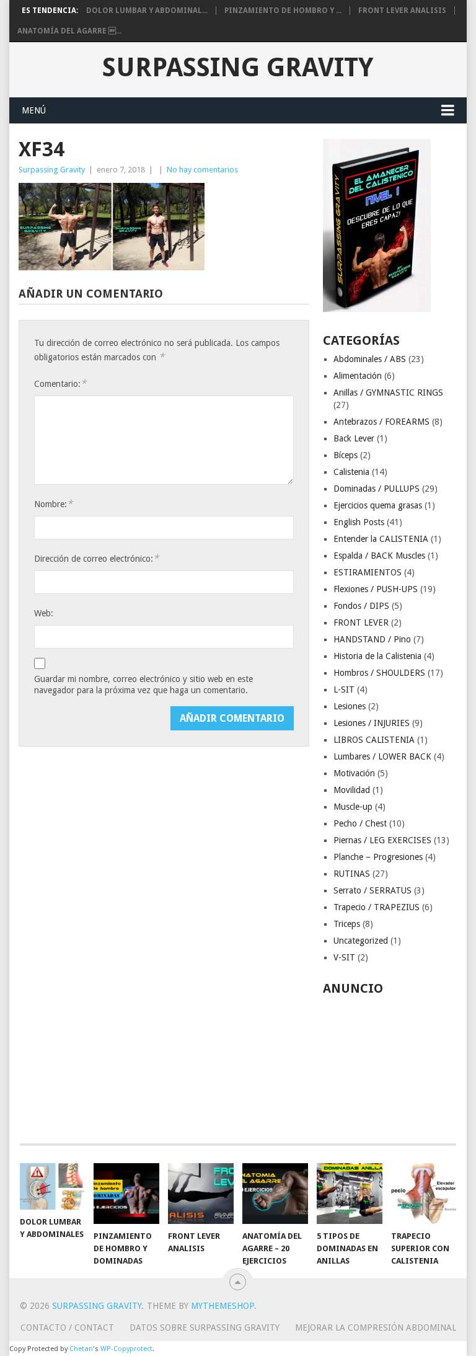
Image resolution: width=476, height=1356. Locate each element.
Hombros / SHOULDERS (379, 673)
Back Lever (353, 438)
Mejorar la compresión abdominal (375, 1327)
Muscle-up (352, 807)
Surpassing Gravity (237, 68)
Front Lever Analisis (402, 10)
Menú (34, 110)
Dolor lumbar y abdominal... (147, 10)
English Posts (358, 522)
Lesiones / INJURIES (371, 723)
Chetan (81, 1349)
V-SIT (344, 957)
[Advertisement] (390, 1063)
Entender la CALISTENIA (380, 539)
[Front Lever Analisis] (201, 1193)
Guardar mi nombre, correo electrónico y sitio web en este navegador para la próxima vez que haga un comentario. (143, 684)
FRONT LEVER (361, 622)
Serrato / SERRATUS (372, 890)
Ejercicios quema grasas (377, 505)
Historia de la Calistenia (377, 656)
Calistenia (351, 472)
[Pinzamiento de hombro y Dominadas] (126, 1193)
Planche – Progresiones (378, 857)
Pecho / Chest (360, 823)
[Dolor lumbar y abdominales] (53, 1186)
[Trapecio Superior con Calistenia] (424, 1193)
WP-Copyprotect (126, 1349)
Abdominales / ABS (369, 359)
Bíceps (345, 455)
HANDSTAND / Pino (372, 639)
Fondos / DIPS (361, 606)
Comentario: (60, 383)
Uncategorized (360, 941)
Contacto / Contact (67, 1327)
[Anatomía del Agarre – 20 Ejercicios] (275, 1193)
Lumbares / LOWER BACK (382, 756)
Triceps (346, 924)
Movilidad (351, 790)
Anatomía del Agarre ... (69, 31)
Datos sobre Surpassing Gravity (205, 1327)
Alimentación (357, 376)
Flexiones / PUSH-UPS (375, 589)
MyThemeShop (222, 1306)
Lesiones (349, 706)
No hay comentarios (202, 169)
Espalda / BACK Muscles (379, 556)
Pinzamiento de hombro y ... (283, 10)
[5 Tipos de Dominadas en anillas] (349, 1193)
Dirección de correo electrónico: (96, 558)
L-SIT (344, 689)
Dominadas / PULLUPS (376, 489)
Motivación (354, 773)
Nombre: (53, 504)
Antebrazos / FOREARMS (381, 422)
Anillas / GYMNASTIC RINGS (388, 392)
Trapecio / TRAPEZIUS (376, 907)
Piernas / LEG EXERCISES (382, 840)
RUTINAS (351, 874)
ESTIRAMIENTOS (367, 572)
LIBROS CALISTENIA (374, 740)
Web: (43, 613)
